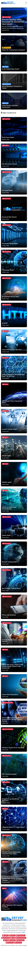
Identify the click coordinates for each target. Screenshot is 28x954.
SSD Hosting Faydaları (9, 774)
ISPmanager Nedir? (8, 270)
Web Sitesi (10, 942)
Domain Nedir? (6, 456)
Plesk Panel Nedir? (8, 137)
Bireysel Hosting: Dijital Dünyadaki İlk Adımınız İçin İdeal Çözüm (13, 21)
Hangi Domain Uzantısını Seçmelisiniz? (10, 106)
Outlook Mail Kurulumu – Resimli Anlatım (12, 640)
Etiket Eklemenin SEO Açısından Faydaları (12, 906)
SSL (6, 940)
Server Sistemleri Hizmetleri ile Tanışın (12, 87)
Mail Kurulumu (21, 935)
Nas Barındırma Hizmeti (9, 164)
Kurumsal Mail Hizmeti (9, 217)
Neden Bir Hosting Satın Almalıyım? (13, 50)
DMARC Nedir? (7, 482)
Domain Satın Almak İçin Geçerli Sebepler (12, 879)
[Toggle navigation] (26, 3)
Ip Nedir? (5, 323)
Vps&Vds (12, 940)
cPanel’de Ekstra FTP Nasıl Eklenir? (13, 827)
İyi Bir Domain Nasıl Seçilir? (10, 69)
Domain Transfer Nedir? (9, 429)
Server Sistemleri (21, 937)
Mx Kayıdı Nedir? (7, 190)
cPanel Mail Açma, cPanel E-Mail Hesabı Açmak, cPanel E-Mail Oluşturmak (12, 666)
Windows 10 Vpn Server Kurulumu (13, 748)
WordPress (18, 942)
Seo (13, 937)
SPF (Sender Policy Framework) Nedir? (12, 402)
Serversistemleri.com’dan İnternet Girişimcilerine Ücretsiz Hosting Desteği (13, 719)
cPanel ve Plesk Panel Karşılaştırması (9, 508)
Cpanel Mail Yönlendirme (10, 695)
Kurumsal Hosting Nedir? (10, 244)
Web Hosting (21, 940)
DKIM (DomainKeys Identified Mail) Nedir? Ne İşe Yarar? (13, 375)
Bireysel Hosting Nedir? (9, 562)
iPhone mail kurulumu (9, 615)
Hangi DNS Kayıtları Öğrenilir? (12, 350)
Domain (13, 935)
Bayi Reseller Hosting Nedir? (11, 588)
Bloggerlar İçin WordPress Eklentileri (10, 800)
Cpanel (6, 935)
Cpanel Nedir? (6, 535)
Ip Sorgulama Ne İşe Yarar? (10, 297)
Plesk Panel (6, 937)
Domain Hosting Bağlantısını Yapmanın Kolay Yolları (11, 853)
